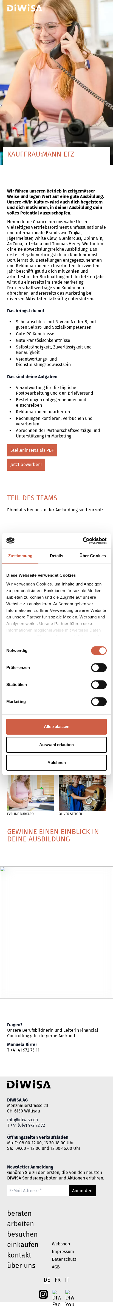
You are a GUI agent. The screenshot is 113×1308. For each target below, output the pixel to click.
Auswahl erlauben (56, 744)
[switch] (99, 667)
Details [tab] (56, 555)
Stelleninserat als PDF (32, 450)
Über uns (21, 1266)
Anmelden (82, 1190)
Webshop (61, 1243)
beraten (19, 1213)
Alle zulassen (56, 726)
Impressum (63, 1251)
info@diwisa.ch (22, 1119)
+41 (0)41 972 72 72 (27, 1125)
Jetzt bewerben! (26, 464)
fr (58, 1279)
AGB (56, 1267)
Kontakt (19, 1255)
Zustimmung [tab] (20, 555)
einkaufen (23, 1245)
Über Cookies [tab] (93, 555)
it (67, 1279)
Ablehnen (56, 762)
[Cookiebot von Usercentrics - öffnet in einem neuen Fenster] (83, 540)
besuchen (22, 1234)
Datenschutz (64, 1259)
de (47, 1279)
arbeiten (20, 1224)
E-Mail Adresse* (21, 1188)
